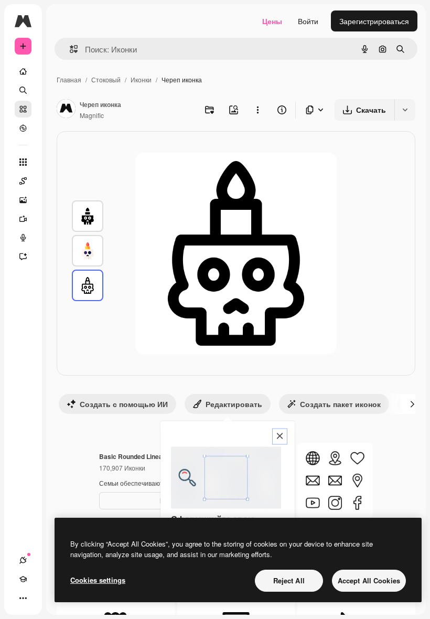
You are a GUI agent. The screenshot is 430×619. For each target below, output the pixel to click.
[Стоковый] (23, 109)
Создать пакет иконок (340, 404)
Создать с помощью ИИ (124, 404)
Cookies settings (97, 580)
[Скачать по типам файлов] (315, 110)
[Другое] (23, 598)
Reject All (289, 580)
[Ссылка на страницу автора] (66, 109)
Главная (69, 79)
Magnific (92, 115)
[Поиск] (23, 90)
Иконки (141, 79)
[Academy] (23, 579)
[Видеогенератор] (23, 218)
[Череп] (87, 216)
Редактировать (234, 404)
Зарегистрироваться (374, 21)
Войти (308, 21)
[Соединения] (23, 560)
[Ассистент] (23, 256)
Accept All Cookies (369, 580)
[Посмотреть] (23, 128)
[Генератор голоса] (23, 237)
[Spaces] (23, 181)
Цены (272, 21)
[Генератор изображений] (23, 199)
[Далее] (412, 404)
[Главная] (23, 71)
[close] (279, 437)
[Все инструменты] (23, 162)
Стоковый (106, 79)
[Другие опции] (257, 109)
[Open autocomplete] (69, 49)
